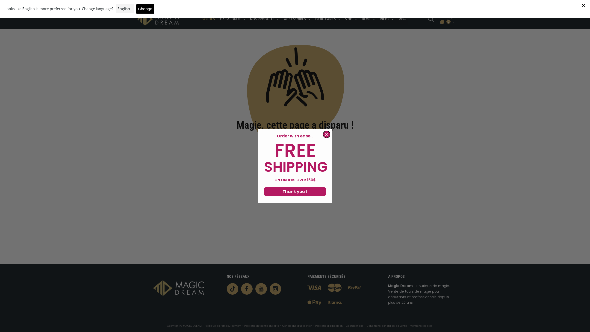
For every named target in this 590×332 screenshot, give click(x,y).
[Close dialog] (326, 134)
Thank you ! (295, 191)
